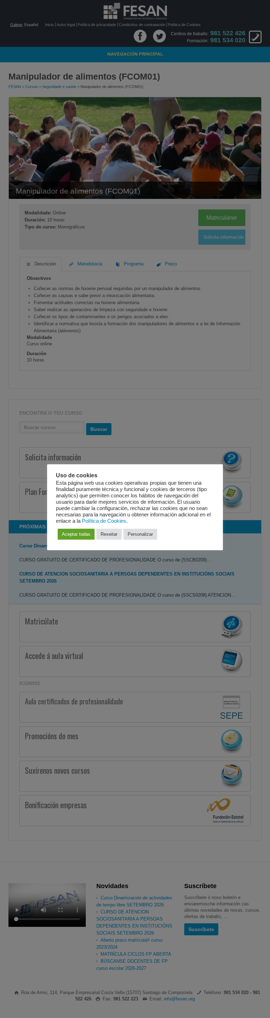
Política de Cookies (104, 521)
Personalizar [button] (140, 534)
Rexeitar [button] (109, 534)
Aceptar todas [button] (76, 534)
